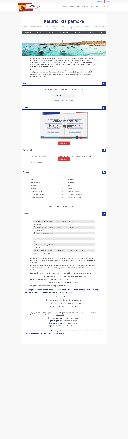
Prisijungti (107, 1)
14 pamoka (27, 32)
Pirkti (83, 6)
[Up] (101, 32)
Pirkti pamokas (64, 143)
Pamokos (71, 6)
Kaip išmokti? (104, 6)
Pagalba (96, 6)
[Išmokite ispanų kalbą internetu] (18, 5)
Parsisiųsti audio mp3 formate (64, 100)
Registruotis (99, 1)
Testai (78, 6)
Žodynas (89, 6)
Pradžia (64, 6)
